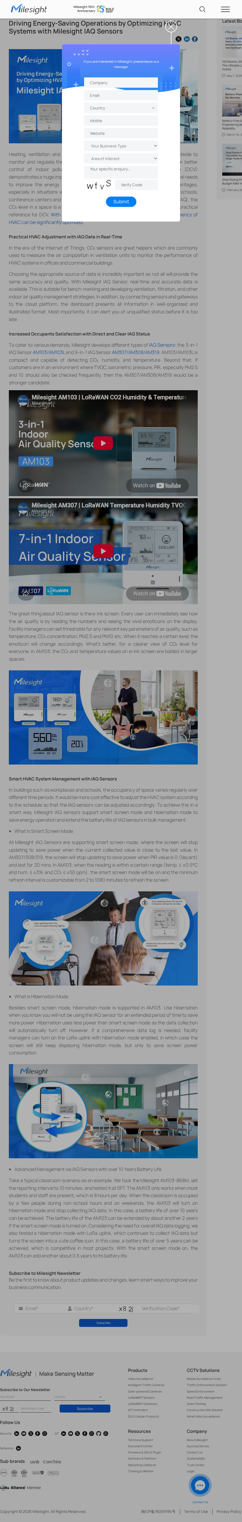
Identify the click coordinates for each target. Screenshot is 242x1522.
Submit (121, 201)
